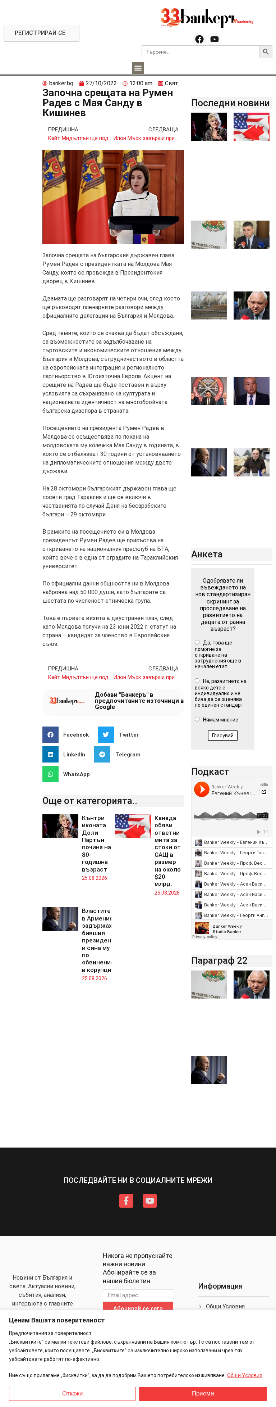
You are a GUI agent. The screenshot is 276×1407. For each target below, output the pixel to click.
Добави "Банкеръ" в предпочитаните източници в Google (139, 700)
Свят (171, 83)
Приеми (203, 1393)
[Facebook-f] (126, 1201)
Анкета (207, 554)
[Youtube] (214, 39)
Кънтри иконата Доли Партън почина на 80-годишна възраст (96, 843)
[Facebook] (199, 39)
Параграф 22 (219, 960)
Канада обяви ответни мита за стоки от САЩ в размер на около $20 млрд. (168, 851)
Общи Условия (244, 1375)
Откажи (72, 1393)
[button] (138, 68)
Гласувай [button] (223, 735)
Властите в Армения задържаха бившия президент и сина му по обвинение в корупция (98, 940)
